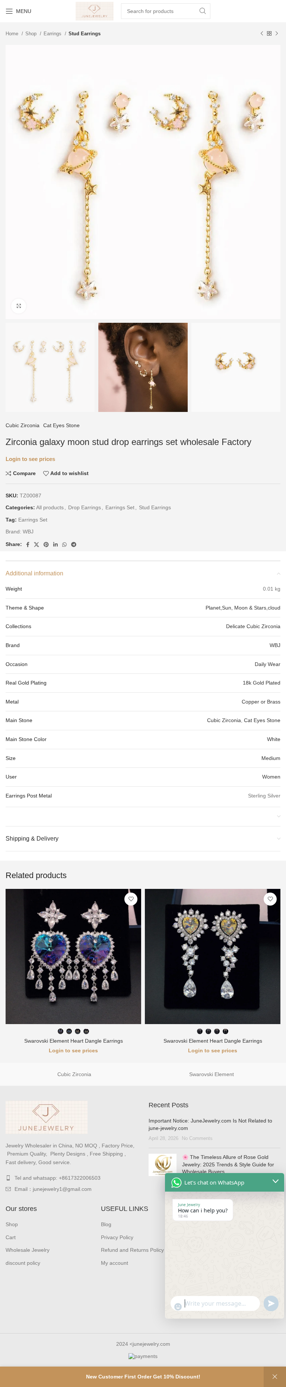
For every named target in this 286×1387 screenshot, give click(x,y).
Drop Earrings (84, 507)
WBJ (28, 532)
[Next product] (276, 34)
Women (271, 777)
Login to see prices (30, 459)
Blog (106, 1224)
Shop (31, 33)
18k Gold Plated (261, 683)
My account (114, 1263)
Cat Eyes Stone (61, 425)
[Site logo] (95, 11)
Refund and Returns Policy (132, 1250)
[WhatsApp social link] (64, 544)
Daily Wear (267, 664)
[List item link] (71, 1178)
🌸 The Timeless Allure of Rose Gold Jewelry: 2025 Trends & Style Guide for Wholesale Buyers (228, 1164)
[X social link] (36, 544)
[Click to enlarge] (18, 306)
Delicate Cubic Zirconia (253, 626)
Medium (270, 758)
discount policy (23, 1263)
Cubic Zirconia (22, 425)
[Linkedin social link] (55, 544)
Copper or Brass (261, 702)
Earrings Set (119, 507)
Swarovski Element (211, 1074)
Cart (11, 1237)
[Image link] (47, 1117)
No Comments (197, 1138)
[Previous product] (262, 34)
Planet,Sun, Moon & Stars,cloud (243, 608)
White (273, 739)
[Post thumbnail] (163, 1170)
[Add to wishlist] (130, 899)
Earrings (53, 33)
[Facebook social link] (28, 544)
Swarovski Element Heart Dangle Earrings (73, 1041)
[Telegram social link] (74, 544)
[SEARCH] (202, 11)
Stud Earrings (85, 33)
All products (50, 507)
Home (13, 33)
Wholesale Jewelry (28, 1250)
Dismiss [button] (275, 1377)
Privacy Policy (117, 1237)
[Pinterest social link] (46, 544)
